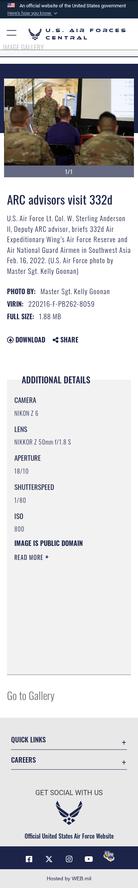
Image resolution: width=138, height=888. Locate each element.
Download (29, 339)
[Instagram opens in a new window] (69, 859)
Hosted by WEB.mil (69, 878)
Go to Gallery (30, 695)
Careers (23, 759)
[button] (33, 13)
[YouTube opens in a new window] (89, 859)
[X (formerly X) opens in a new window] (48, 859)
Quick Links (28, 739)
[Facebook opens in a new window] (29, 859)
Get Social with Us (69, 792)
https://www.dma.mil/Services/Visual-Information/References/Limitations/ (59, 650)
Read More (29, 557)
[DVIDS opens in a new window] (108, 856)
